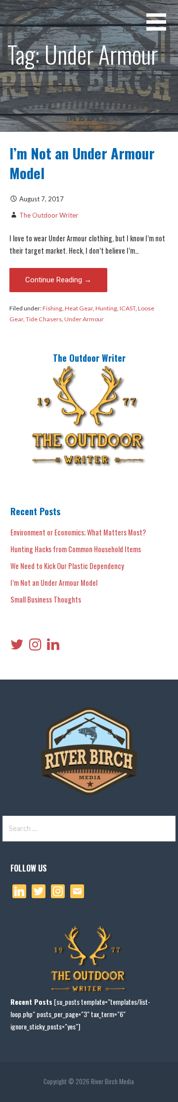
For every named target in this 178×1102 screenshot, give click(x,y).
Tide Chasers (44, 319)
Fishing (52, 308)
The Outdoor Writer (48, 215)
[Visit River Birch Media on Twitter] (17, 646)
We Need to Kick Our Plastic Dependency (67, 566)
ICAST (127, 308)
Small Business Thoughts (45, 599)
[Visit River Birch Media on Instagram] (35, 646)
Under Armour (84, 319)
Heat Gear (79, 308)
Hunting (106, 308)
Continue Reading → (58, 279)
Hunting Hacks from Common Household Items (75, 549)
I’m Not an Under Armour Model (82, 163)
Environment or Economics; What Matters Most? (78, 532)
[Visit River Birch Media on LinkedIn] (53, 646)
